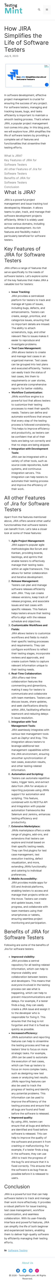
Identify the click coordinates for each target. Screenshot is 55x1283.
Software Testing (17, 1250)
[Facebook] (31, 1271)
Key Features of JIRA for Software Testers (20, 162)
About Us (27, 1262)
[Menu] (47, 9)
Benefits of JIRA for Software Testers (17, 180)
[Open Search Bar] (39, 9)
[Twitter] (24, 1271)
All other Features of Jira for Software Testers (23, 171)
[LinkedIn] (18, 1271)
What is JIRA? (13, 155)
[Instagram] (37, 1271)
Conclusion (11, 187)
